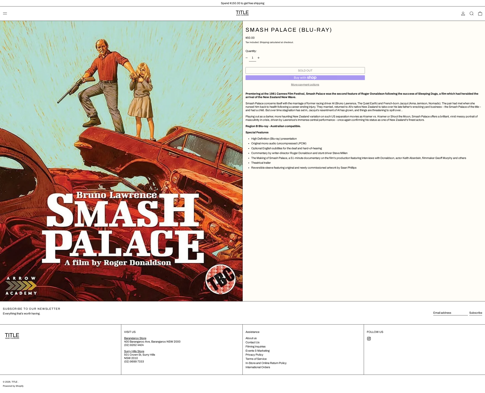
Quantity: (251, 51)
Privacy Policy (254, 354)
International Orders (258, 367)
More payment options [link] (305, 84)
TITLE (15, 381)
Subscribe (475, 312)
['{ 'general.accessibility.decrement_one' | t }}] (246, 57)
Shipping (264, 42)
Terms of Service (256, 358)
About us (251, 338)
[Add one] (258, 57)
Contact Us (253, 342)
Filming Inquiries (256, 346)
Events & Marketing (258, 350)
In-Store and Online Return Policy (266, 363)
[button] (471, 13)
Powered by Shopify (13, 386)
